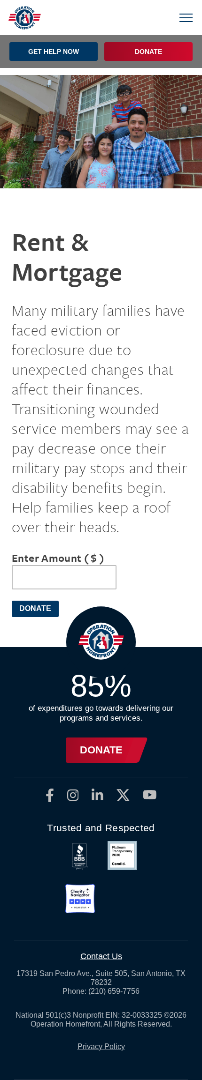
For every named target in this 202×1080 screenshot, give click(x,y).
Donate (35, 608)
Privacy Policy (101, 1046)
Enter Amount (58, 558)
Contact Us (101, 956)
